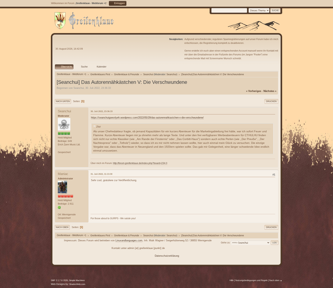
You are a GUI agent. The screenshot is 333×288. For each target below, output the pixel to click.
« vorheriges (253, 91)
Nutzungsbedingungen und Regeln (251, 280)
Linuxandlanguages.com (128, 240)
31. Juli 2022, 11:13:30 (101, 174)
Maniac (63, 174)
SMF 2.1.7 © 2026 (59, 280)
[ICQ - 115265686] (59, 207)
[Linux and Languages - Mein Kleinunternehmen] (59, 211)
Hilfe (232, 280)
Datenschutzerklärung (167, 255)
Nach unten (63, 101)
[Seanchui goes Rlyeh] (59, 148)
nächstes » (269, 91)
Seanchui (171, 74)
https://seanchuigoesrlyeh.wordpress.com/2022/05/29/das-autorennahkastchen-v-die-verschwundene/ (147, 117)
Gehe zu (225, 242)
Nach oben (62, 227)
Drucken (271, 101)
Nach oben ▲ (275, 280)
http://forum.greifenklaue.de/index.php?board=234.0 (140, 163)
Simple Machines (77, 280)
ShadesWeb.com (77, 284)
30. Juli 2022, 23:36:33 (102, 111)
